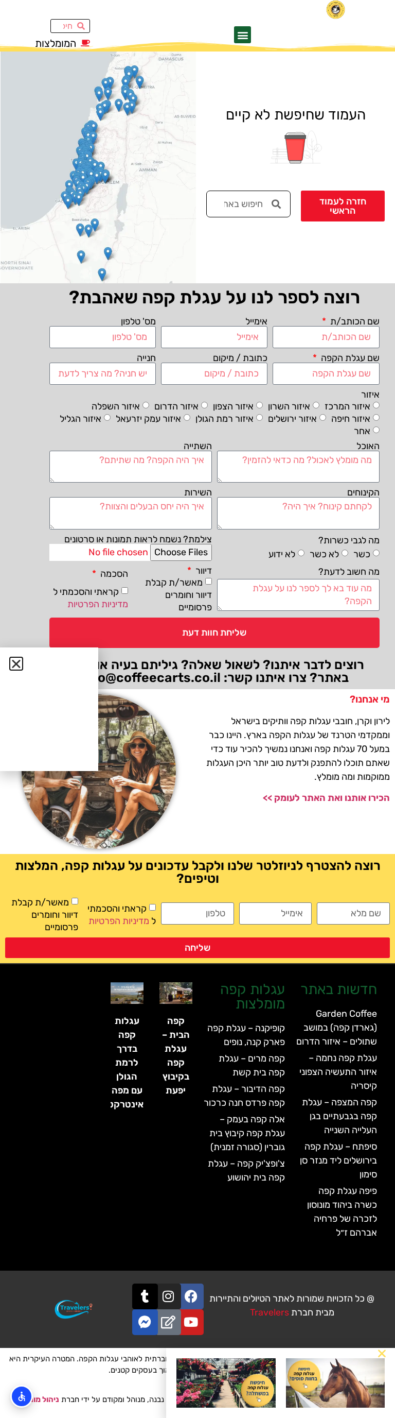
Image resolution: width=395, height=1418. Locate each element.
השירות (198, 492)
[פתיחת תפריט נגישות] (21, 1396)
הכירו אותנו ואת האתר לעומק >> (326, 798)
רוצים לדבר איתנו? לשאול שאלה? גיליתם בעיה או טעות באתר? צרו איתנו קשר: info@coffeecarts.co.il (214, 671)
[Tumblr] (145, 1296)
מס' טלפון (138, 321)
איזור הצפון (233, 406)
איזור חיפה (350, 418)
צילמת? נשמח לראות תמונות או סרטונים (138, 539)
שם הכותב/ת (354, 321)
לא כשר (324, 554)
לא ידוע (281, 554)
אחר (362, 431)
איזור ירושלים (292, 418)
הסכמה (113, 573)
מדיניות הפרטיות (97, 603)
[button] (242, 34)
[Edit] (168, 1322)
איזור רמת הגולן (224, 418)
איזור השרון (289, 406)
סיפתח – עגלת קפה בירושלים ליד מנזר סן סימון (338, 1160)
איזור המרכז (347, 406)
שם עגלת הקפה (349, 358)
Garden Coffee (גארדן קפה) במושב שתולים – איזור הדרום (336, 1027)
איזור (370, 394)
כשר (361, 554)
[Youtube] (191, 1322)
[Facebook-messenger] (145, 1322)
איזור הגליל (80, 418)
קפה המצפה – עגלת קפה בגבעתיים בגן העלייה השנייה (339, 1116)
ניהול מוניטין (39, 1399)
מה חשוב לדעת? (349, 571)
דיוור (202, 570)
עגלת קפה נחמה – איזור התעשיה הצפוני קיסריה (338, 1071)
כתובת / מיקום (240, 358)
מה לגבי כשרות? (349, 540)
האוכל (368, 446)
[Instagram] (168, 1296)
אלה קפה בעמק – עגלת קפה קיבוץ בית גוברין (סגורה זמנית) (247, 1133)
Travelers (269, 1312)
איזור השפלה (116, 406)
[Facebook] (191, 1296)
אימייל (256, 321)
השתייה (198, 446)
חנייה (146, 358)
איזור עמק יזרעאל (148, 418)
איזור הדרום (176, 406)
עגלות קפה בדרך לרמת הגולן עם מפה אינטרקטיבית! (115, 1062)
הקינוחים (363, 492)
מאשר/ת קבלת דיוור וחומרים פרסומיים (178, 594)
